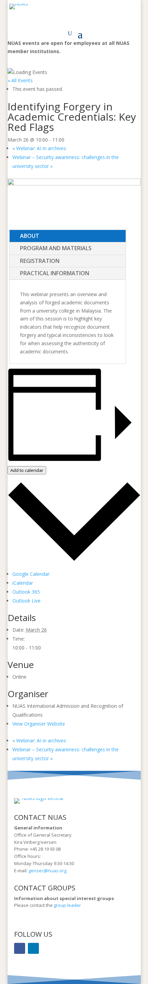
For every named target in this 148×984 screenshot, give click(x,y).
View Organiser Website (38, 723)
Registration (40, 261)
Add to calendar (26, 470)
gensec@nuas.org (47, 870)
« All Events (20, 80)
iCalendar (22, 583)
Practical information (54, 273)
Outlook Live (26, 600)
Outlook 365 (26, 591)
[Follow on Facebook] (19, 948)
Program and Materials (56, 248)
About (29, 236)
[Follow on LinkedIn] (33, 948)
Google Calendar (31, 574)
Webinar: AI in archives (39, 148)
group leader (67, 905)
